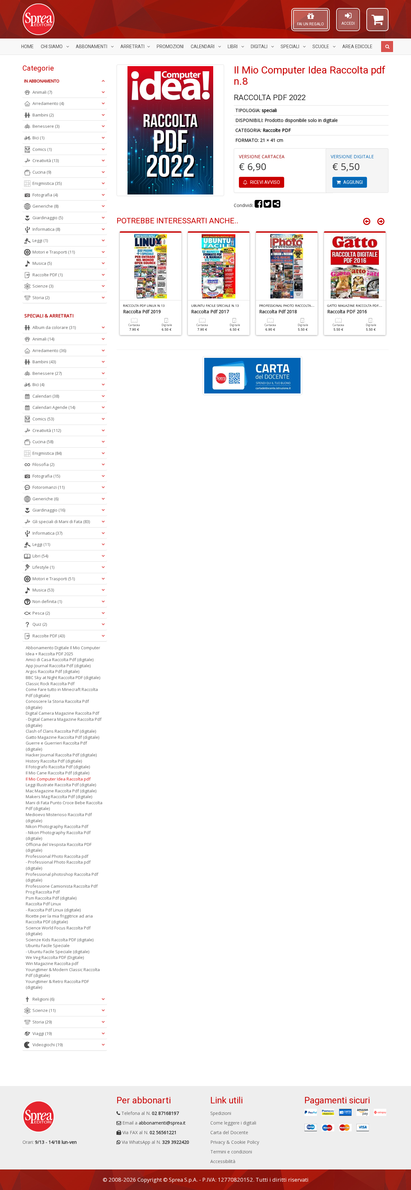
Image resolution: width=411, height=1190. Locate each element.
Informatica (46, 229)
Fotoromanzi (48, 487)
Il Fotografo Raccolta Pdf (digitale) (58, 767)
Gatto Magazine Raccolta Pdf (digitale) (62, 737)
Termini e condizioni (231, 1152)
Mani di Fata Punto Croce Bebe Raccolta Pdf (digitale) (64, 806)
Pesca (41, 613)
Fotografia (45, 195)
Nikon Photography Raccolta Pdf (57, 826)
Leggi (40, 240)
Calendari (203, 46)
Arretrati (132, 46)
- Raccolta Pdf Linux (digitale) (53, 910)
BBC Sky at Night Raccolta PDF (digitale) (63, 677)
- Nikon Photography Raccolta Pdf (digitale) (58, 835)
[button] (377, 22)
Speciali (290, 46)
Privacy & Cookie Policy (234, 1142)
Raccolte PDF (277, 130)
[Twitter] (267, 205)
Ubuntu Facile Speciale (48, 945)
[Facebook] (258, 205)
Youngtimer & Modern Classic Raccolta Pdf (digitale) (63, 973)
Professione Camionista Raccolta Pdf (62, 886)
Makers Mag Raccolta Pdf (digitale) (59, 796)
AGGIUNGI (352, 182)
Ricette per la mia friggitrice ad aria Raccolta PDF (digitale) (59, 919)
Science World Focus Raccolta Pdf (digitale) (58, 931)
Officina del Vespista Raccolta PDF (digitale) (59, 847)
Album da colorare (54, 327)
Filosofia (43, 464)
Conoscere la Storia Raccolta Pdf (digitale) (57, 704)
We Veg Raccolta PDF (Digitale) (55, 957)
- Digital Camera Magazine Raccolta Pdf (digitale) (63, 722)
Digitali (259, 46)
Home (27, 46)
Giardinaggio (47, 217)
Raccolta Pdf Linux (43, 904)
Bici (38, 138)
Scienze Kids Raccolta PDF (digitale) (59, 940)
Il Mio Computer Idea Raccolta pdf (58, 779)
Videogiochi (47, 1045)
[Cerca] (387, 46)
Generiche (45, 206)
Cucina (41, 172)
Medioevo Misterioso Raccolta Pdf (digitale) (59, 818)
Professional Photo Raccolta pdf (57, 856)
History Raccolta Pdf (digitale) (54, 761)
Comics (42, 149)
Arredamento (48, 103)
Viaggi (42, 1033)
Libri (233, 46)
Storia (40, 297)
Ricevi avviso (264, 182)
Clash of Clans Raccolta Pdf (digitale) (61, 731)
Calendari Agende (53, 407)
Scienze (42, 286)
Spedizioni (220, 1113)
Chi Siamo (52, 46)
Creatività (45, 160)
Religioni (43, 999)
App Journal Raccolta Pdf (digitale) (58, 665)
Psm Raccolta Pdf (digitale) (51, 898)
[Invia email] (276, 205)
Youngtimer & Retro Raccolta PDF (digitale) (57, 984)
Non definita (47, 601)
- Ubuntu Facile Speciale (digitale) (57, 951)
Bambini (43, 115)
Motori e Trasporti (53, 252)
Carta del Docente (229, 1132)
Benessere (45, 126)
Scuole (321, 46)
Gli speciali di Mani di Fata (61, 521)
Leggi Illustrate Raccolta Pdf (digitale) (61, 785)
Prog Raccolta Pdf (43, 892)
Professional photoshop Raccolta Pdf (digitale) (62, 877)
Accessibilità (222, 1161)
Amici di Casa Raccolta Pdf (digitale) (59, 659)
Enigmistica (47, 183)
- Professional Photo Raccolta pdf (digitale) (58, 865)
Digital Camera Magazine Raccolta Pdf (62, 713)
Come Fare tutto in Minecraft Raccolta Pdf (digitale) (62, 692)
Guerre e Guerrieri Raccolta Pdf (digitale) (56, 746)
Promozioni (170, 46)
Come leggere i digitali (233, 1123)
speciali (269, 110)
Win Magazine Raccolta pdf (52, 963)
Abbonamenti (92, 46)
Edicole (357, 46)
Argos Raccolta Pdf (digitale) (52, 671)
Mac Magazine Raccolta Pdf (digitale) (61, 791)
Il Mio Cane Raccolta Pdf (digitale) (57, 773)
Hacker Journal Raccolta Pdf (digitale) (61, 755)
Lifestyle (43, 567)
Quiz (39, 624)
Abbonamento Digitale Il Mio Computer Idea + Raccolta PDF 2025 (63, 651)
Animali (42, 92)
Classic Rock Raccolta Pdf (50, 683)
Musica (42, 263)
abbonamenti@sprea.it (162, 1123)
